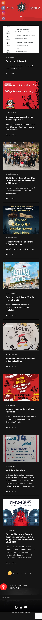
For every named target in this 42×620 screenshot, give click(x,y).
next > (32, 573)
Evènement (9, 145)
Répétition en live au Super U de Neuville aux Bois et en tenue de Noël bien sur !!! (20, 180)
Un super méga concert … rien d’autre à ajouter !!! (19, 118)
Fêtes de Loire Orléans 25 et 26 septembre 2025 (20, 298)
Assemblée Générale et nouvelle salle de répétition (20, 359)
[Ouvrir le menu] (21, 17)
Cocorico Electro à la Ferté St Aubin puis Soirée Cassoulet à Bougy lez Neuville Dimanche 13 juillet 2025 (20, 538)
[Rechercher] (39, 597)
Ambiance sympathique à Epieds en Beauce (20, 410)
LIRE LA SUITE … (11, 74)
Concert (8, 84)
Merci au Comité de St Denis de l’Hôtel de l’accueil (20, 243)
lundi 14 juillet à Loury (16, 470)
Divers (7, 28)
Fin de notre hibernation (17, 61)
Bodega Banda (26, 612)
